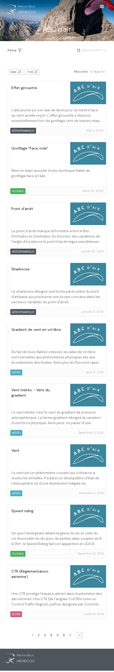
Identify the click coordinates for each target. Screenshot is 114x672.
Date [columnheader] (13, 72)
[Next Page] (80, 635)
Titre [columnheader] (30, 72)
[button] (102, 9)
